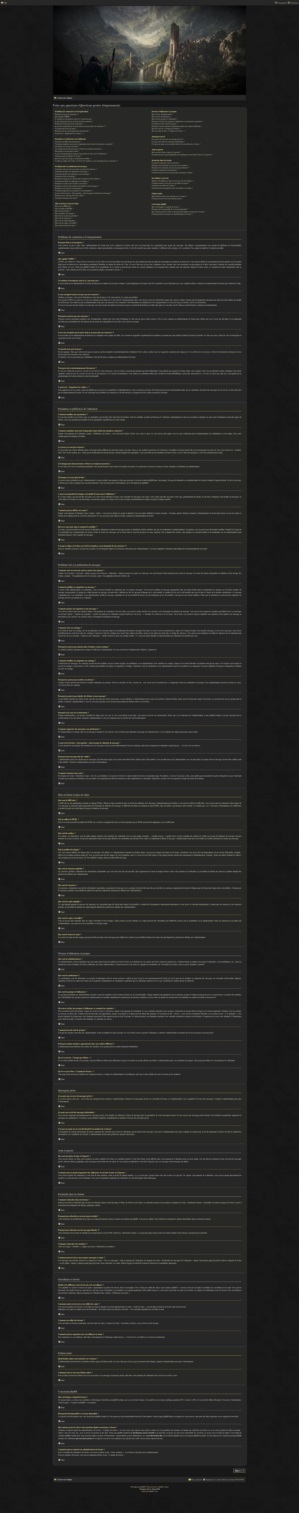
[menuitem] (4, 3)
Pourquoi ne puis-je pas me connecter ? (69, 123)
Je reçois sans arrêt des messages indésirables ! (168, 141)
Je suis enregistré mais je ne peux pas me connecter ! (74, 121)
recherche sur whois (199, 1430)
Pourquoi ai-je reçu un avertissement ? (69, 188)
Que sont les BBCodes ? (63, 206)
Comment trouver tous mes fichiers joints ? (167, 198)
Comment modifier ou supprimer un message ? (72, 171)
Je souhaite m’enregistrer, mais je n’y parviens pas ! (73, 119)
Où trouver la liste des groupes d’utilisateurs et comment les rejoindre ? (177, 121)
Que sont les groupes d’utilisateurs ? (165, 119)
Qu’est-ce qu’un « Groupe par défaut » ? (167, 128)
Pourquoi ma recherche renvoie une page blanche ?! (171, 167)
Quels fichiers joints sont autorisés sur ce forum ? (169, 196)
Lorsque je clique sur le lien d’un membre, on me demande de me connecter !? (86, 161)
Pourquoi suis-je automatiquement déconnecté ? (72, 131)
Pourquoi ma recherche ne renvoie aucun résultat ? (170, 165)
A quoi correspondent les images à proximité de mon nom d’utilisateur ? (81, 153)
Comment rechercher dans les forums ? (166, 163)
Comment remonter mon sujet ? (66, 198)
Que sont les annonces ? (63, 218)
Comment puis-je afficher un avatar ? (68, 156)
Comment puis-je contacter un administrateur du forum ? (172, 214)
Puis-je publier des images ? (65, 213)
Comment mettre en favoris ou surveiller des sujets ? (170, 183)
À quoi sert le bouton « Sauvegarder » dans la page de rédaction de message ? (83, 193)
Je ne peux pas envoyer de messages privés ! (168, 139)
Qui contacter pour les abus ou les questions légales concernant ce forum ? (178, 211)
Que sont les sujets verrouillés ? (66, 223)
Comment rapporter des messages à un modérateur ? (74, 190)
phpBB (144, 483)
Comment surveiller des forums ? (164, 185)
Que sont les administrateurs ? (162, 114)
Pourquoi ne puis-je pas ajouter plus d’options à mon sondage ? (78, 178)
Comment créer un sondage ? (65, 176)
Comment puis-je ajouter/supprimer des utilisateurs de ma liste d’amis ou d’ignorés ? (182, 154)
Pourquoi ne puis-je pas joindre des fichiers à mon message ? (77, 186)
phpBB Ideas (168, 1416)
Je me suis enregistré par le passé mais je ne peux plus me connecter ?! (80, 126)
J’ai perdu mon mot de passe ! (66, 128)
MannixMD (156, 1489)
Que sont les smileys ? (63, 211)
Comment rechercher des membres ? (165, 170)
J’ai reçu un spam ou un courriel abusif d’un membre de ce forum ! (176, 144)
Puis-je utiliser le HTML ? (64, 208)
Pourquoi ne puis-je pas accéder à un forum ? (71, 183)
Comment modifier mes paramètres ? (68, 141)
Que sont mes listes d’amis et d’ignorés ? (166, 152)
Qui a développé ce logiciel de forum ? (166, 207)
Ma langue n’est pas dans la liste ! (67, 151)
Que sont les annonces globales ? (67, 215)
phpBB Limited (118, 1400)
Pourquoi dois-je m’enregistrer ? (66, 114)
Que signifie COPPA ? (63, 116)
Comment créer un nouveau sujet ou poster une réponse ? (76, 169)
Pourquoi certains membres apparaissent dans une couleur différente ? (177, 126)
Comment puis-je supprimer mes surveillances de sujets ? (172, 188)
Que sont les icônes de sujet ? (65, 225)
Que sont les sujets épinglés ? (65, 220)
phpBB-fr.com (153, 1491)
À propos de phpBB (77, 1402)
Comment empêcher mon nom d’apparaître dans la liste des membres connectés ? (84, 144)
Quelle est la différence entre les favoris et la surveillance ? (173, 181)
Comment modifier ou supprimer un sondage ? (72, 181)
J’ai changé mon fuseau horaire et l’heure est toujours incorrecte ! (78, 149)
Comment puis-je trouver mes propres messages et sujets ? (172, 172)
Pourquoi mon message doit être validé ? (69, 195)
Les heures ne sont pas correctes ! (67, 146)
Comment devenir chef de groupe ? (164, 123)
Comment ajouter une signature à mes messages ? (72, 174)
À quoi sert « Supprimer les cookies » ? (69, 133)
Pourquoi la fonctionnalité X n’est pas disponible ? (170, 209)
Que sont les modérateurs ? (161, 116)
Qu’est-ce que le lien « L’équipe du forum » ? (168, 131)
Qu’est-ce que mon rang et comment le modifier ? (73, 158)
